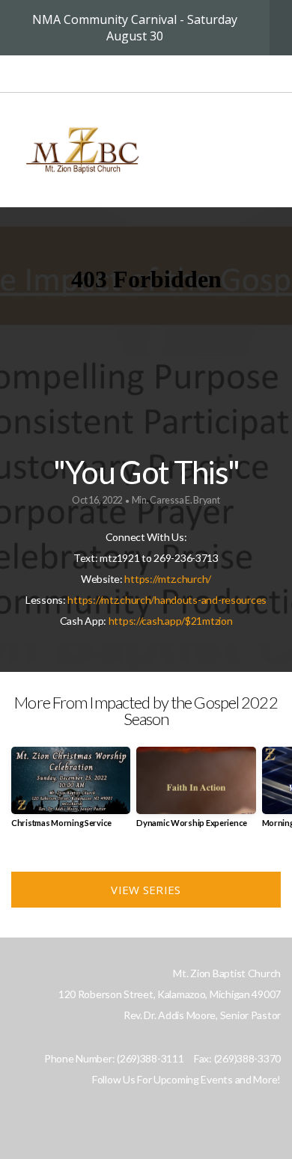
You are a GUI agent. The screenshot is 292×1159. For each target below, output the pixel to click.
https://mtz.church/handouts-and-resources (167, 599)
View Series (145, 889)
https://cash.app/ (147, 620)
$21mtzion (208, 620)
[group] (70, 793)
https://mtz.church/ (167, 578)
